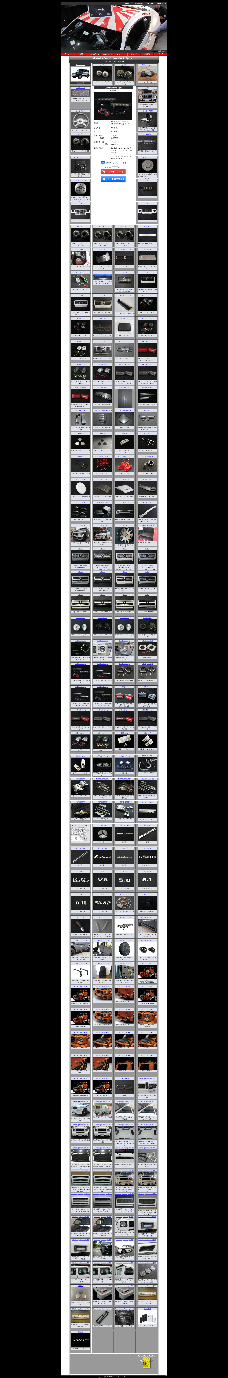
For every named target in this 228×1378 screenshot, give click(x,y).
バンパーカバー (81, 410)
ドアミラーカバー (124, 341)
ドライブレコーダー (80, 272)
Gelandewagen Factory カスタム (147, 1078)
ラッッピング (102, 272)
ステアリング (80, 111)
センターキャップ (80, 180)
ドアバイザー (124, 1078)
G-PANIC (103, 318)
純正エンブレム (125, 825)
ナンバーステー (147, 226)
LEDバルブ (124, 733)
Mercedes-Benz (80, 65)
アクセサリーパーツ (80, 157)
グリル (80, 203)
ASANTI (80, 1332)
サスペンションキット (125, 456)
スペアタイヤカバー (124, 410)
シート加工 (80, 249)
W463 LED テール (147, 341)
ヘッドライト (102, 65)
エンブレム (147, 249)
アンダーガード (103, 249)
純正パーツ (147, 894)
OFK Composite (80, 88)
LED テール (124, 687)
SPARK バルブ (80, 756)
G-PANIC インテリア (147, 526)
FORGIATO (147, 1309)
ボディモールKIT (124, 387)
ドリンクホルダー (147, 456)
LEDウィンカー (147, 65)
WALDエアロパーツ (147, 963)
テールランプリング (124, 249)
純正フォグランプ (102, 756)
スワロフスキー (103, 825)
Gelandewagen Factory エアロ (80, 1101)
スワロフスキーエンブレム (80, 825)
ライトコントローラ (124, 894)
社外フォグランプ (124, 756)
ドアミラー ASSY (147, 111)
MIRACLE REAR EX (102, 779)
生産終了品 (124, 318)
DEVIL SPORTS (147, 756)
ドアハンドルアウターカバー (102, 410)
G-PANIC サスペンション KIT (102, 456)
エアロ (147, 88)
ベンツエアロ (147, 134)
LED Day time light (80, 641)
